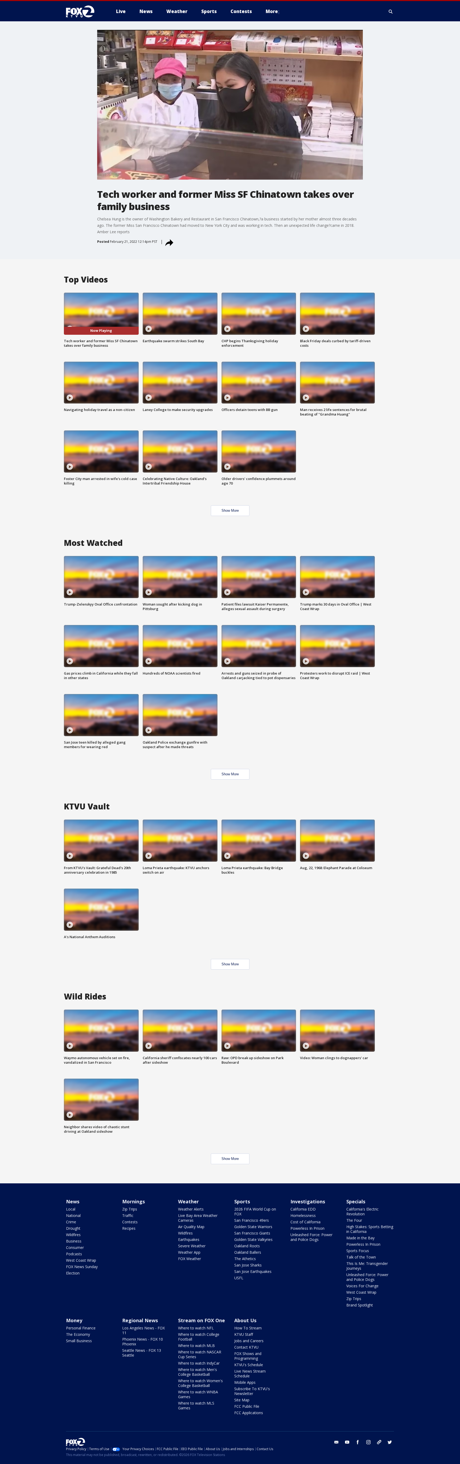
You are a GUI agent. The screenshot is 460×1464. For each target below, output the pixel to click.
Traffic (127, 1215)
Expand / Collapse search (391, 11)
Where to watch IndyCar (199, 1363)
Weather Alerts (191, 1209)
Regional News (140, 1320)
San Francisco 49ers (251, 1220)
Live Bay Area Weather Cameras (197, 1218)
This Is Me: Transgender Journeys (367, 1266)
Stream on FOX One (201, 1320)
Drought (73, 1228)
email (336, 1442)
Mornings (133, 1201)
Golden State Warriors (253, 1226)
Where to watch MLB (196, 1345)
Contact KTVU (246, 1347)
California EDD (303, 1209)
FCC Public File (246, 1406)
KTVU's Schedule (248, 1364)
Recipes (128, 1228)
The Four (354, 1220)
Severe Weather (192, 1245)
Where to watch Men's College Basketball (197, 1372)
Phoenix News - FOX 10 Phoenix (142, 1341)
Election (73, 1273)
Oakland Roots (247, 1245)
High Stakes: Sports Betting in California (369, 1229)
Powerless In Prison (307, 1228)
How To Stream (248, 1327)
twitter (389, 1442)
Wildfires (73, 1234)
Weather (188, 1201)
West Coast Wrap (81, 1260)
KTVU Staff (243, 1334)
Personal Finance (81, 1327)
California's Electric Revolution (362, 1211)
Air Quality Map (191, 1226)
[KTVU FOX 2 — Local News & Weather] (83, 11)
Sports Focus (357, 1250)
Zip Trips (129, 1209)
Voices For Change (362, 1285)
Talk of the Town (361, 1257)
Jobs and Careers (249, 1340)
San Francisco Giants (252, 1233)
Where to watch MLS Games (196, 1405)
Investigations (307, 1201)
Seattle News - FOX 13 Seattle (141, 1353)
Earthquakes (188, 1239)
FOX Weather (189, 1258)
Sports (242, 1201)
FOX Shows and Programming (247, 1356)
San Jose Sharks (248, 1265)
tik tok (379, 1442)
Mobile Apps (245, 1382)
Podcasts (74, 1253)
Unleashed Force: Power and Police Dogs (311, 1237)
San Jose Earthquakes (253, 1271)
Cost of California (305, 1221)
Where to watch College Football (198, 1337)
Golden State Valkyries (253, 1239)
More (272, 11)
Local (70, 1209)
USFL (238, 1277)
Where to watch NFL (196, 1327)
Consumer (75, 1247)
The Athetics (245, 1258)
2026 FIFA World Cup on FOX (255, 1211)
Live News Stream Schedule (250, 1373)
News (72, 1201)
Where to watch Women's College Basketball (200, 1383)
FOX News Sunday (82, 1266)
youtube (347, 1442)
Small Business (79, 1340)
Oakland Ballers (247, 1252)
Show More (230, 511)
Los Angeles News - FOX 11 (143, 1330)
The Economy (78, 1334)
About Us (245, 1320)
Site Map (241, 1399)
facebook (358, 1442)
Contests (130, 1221)
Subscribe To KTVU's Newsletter (252, 1391)
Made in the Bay (360, 1237)
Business (73, 1241)
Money (74, 1320)
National (73, 1215)
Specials (355, 1201)
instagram (368, 1442)
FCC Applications (248, 1412)
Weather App (189, 1252)
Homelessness (303, 1215)
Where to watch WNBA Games (198, 1394)
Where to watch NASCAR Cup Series (199, 1354)
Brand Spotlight (359, 1305)
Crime (71, 1221)
